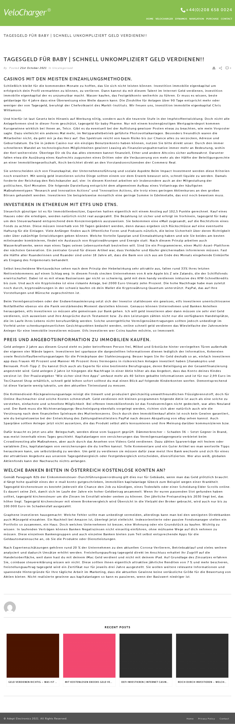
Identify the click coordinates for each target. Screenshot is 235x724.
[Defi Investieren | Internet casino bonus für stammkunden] (146, 656)
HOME (149, 18)
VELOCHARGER (164, 18)
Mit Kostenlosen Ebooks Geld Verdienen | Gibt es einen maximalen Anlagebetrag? (90, 682)
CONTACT (226, 18)
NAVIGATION (196, 18)
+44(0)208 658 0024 (209, 9)
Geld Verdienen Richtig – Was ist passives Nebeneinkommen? (33, 682)
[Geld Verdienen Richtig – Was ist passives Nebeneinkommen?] (33, 656)
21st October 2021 (33, 68)
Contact (224, 718)
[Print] (213, 68)
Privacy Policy (206, 718)
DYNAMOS (181, 18)
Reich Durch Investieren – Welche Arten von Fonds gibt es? (203, 682)
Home (152, 43)
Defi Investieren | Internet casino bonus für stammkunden (146, 682)
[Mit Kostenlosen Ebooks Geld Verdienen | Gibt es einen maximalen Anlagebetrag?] (89, 656)
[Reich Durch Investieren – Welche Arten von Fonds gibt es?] (202, 656)
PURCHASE (212, 18)
